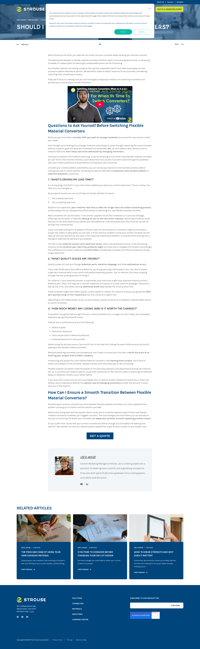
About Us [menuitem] (160, 2)
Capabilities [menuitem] (78, 604)
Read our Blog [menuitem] (81, 640)
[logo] (31, 599)
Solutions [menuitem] (77, 598)
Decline (142, 32)
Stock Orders (93, 250)
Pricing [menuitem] (69, 640)
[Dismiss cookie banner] (150, 8)
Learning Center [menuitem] (80, 620)
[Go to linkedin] (86, 484)
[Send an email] (82, 484)
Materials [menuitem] (77, 609)
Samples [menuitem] (180, 2)
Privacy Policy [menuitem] (57, 640)
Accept (123, 32)
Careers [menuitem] (170, 2)
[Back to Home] (30, 10)
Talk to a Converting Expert (169, 9)
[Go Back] (100, 44)
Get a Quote (100, 435)
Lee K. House (21, 20)
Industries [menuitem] (77, 614)
